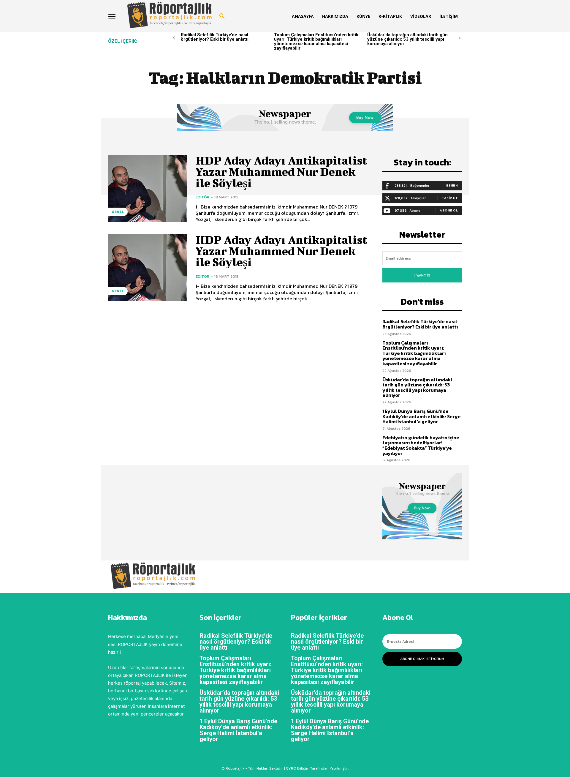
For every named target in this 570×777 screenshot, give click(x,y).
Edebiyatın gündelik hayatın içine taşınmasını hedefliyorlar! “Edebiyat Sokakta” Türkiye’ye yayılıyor (420, 445)
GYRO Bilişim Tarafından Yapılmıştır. (317, 768)
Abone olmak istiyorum (422, 658)
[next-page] (459, 38)
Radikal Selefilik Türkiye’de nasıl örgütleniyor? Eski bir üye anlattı (214, 37)
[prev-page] (174, 38)
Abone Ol (449, 210)
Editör (202, 197)
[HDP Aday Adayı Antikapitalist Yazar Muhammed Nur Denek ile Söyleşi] (147, 188)
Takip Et (450, 197)
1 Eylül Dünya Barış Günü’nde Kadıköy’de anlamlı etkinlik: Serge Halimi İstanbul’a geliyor (421, 416)
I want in (422, 275)
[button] (222, 16)
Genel (118, 211)
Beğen (452, 185)
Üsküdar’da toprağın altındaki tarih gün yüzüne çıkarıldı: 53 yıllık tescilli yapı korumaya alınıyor (407, 39)
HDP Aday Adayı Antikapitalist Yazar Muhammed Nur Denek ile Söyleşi (281, 171)
